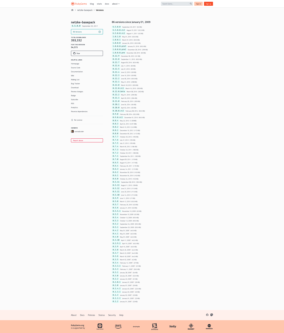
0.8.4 (115, 120)
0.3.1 (115, 272)
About (74, 315)
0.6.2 (115, 172)
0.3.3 (115, 269)
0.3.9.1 (116, 243)
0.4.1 (115, 234)
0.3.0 (115, 276)
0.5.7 (115, 204)
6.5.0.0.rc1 (119, 33)
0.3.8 (115, 250)
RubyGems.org (77, 325)
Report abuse (78, 140)
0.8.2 (115, 127)
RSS (72, 103)
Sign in (198, 3)
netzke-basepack (84, 10)
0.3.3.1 (116, 266)
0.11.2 (116, 95)
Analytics (74, 107)
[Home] (72, 10)
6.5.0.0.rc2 (119, 30)
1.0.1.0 (116, 37)
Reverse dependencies (79, 111)
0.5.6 (115, 208)
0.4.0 (115, 237)
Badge (73, 95)
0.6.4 (115, 166)
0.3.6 (115, 256)
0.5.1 (115, 227)
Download (75, 87)
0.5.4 (115, 217)
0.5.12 (116, 188)
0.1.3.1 (116, 292)
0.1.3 (115, 295)
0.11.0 (116, 101)
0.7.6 (115, 140)
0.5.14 (116, 182)
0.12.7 (116, 62)
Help (121, 315)
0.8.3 (115, 124)
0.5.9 (115, 198)
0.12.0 (116, 85)
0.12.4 (116, 72)
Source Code (75, 67)
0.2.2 (115, 279)
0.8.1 (115, 130)
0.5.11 (116, 192)
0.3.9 (115, 246)
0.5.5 (115, 214)
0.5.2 (115, 224)
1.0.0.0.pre (119, 53)
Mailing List (75, 79)
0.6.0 (115, 179)
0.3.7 (115, 253)
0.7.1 (115, 156)
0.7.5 (115, 143)
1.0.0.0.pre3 (119, 46)
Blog (92, 3)
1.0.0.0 (116, 43)
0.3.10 (116, 240)
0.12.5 (116, 69)
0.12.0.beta (119, 91)
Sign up (208, 3)
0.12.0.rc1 (118, 88)
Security (112, 315)
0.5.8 (115, 201)
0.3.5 (115, 259)
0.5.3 (115, 221)
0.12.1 (116, 82)
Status (102, 315)
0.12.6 (116, 65)
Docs (107, 3)
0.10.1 (116, 104)
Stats (99, 3)
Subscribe (74, 99)
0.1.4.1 (116, 288)
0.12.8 (116, 59)
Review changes (77, 91)
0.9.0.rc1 (118, 117)
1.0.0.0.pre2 (119, 49)
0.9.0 (115, 114)
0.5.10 (116, 195)
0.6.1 (115, 175)
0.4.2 (115, 230)
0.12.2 (116, 78)
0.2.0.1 (116, 282)
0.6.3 (115, 169)
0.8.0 (115, 133)
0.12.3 (116, 75)
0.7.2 (115, 153)
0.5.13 (116, 185)
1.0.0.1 (116, 40)
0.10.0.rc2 (118, 111)
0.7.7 (115, 137)
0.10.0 (116, 108)
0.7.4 (115, 146)
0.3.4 (115, 263)
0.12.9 (116, 56)
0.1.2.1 (116, 298)
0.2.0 (115, 285)
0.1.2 (115, 301)
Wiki (72, 75)
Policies (91, 315)
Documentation (77, 71)
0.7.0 (115, 159)
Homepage (75, 63)
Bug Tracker (75, 83)
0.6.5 (115, 163)
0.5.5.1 (116, 211)
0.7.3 (115, 150)
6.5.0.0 (116, 27)
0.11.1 (116, 98)
